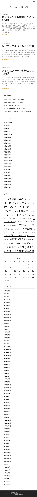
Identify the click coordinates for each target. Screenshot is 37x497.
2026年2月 (7, 308)
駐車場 (22, 251)
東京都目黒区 (7, 172)
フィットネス (26, 232)
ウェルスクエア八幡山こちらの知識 (14, 99)
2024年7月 (7, 364)
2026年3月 (7, 305)
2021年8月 (7, 467)
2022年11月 (7, 423)
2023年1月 (7, 417)
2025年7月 (7, 329)
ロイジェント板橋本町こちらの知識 (18, 18)
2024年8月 (7, 361)
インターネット (25, 207)
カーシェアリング (9, 218)
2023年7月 (7, 399)
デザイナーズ (26, 225)
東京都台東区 (7, 137)
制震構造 (29, 239)
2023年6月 (7, 402)
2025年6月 (7, 332)
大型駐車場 (19, 243)
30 (33, 277)
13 (19, 271)
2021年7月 (7, 470)
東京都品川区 (7, 140)
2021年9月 (7, 464)
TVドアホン (10, 206)
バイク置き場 (24, 228)
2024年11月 (7, 352)
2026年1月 (7, 311)
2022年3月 (7, 446)
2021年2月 (7, 484)
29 (28, 277)
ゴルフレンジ (18, 221)
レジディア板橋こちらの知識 (18, 46)
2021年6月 (7, 473)
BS (18, 198)
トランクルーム (10, 229)
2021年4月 (7, 479)
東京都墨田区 (7, 143)
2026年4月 (7, 302)
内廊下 (13, 239)
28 (24, 277)
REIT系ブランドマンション (19, 202)
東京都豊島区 (7, 184)
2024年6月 (7, 367)
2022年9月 (7, 429)
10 (6, 271)
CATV (23, 198)
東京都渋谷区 (7, 166)
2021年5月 (7, 476)
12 (15, 271)
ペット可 (8, 235)
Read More (5, 35)
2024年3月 (7, 376)
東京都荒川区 (7, 178)
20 (19, 274)
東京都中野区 (7, 128)
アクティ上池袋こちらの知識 (12, 105)
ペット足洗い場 (19, 236)
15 (28, 271)
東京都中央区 (7, 125)
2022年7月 (7, 434)
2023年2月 (7, 414)
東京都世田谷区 (8, 122)
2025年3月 (7, 341)
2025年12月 (7, 314)
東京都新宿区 (7, 152)
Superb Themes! (18, 494)
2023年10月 (7, 391)
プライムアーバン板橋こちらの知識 (18, 72)
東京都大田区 (7, 146)
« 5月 (5, 280)
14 (24, 271)
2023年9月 (7, 393)
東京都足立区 (7, 187)
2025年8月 (7, 326)
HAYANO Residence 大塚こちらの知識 (15, 108)
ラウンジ (31, 235)
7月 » (8, 280)
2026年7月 (7, 294)
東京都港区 (7, 169)
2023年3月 (7, 411)
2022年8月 (7, 432)
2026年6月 (7, 297)
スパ (34, 221)
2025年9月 (7, 323)
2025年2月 (7, 344)
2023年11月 (7, 388)
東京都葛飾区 (7, 181)
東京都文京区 (7, 149)
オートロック (19, 215)
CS (28, 198)
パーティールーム (14, 232)
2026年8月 (7, 291)
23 (33, 274)
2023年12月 (7, 385)
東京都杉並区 (7, 155)
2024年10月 (7, 355)
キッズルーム (18, 219)
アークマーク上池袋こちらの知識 (13, 102)
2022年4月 (7, 443)
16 (33, 271)
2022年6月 (7, 437)
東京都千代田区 (8, 134)
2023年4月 (7, 408)
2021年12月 (7, 455)
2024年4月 (7, 373)
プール (33, 232)
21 (24, 274)
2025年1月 (7, 346)
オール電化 (31, 215)
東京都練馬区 (7, 175)
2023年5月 (7, 405)
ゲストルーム (28, 219)
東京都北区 (7, 131)
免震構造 (6, 239)
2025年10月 (7, 320)
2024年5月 (7, 370)
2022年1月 (7, 452)
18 (10, 274)
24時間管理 (10, 198)
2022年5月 (7, 440)
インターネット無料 (15, 211)
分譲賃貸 (21, 239)
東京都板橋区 (7, 158)
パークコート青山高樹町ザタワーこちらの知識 (17, 111)
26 (15, 277)
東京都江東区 (7, 163)
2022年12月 (7, 420)
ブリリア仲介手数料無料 (12, 2)
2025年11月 (7, 317)
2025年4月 (7, 338)
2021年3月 (7, 481)
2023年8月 (7, 396)
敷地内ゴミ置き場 (19, 247)
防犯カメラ (12, 251)
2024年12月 (7, 349)
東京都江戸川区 (8, 160)
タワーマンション (11, 225)
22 (28, 274)
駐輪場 (30, 251)
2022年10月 (7, 426)
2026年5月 (7, 299)
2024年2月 (7, 379)
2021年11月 (7, 458)
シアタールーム (27, 221)
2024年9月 (7, 358)
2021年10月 (7, 461)
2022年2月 (7, 449)
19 (15, 274)
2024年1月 (7, 382)
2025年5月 (7, 335)
